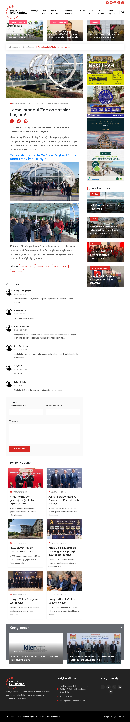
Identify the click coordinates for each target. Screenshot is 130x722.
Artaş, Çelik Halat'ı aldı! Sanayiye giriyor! (61, 601)
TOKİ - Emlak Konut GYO (102, 22)
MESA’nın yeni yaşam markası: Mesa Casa (21, 549)
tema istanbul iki (43, 266)
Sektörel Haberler (68, 12)
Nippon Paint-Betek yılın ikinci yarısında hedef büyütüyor (103, 279)
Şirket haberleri (78, 635)
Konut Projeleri (28, 47)
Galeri (82, 11)
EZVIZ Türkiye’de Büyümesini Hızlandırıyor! (92, 659)
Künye (106, 716)
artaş (65, 266)
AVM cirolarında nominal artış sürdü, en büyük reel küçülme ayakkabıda (104, 230)
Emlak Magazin (111, 12)
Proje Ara (91, 12)
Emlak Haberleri (55, 12)
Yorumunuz (14, 421)
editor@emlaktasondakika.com (72, 701)
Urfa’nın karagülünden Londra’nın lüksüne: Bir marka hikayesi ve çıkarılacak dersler (23, 34)
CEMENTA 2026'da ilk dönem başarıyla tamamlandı (101, 255)
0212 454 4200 (66, 696)
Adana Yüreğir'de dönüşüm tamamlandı (103, 35)
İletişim (114, 716)
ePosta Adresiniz (54, 406)
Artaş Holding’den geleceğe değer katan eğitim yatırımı (22, 500)
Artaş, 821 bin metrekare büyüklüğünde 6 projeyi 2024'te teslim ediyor (62, 551)
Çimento (95, 243)
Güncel (55, 22)
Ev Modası (101, 12)
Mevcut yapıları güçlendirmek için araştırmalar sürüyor (63, 35)
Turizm (95, 194)
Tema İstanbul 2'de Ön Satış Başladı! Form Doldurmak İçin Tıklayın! (43, 157)
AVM (94, 219)
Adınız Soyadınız (17, 406)
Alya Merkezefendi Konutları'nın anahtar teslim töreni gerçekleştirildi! (33, 658)
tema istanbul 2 (27, 266)
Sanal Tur (44, 12)
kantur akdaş (17, 271)
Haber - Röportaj (18, 22)
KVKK (121, 716)
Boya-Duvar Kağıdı (100, 268)
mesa (56, 266)
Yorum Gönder (19, 449)
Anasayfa (35, 11)
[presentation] (118, 628)
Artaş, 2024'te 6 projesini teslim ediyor (24, 601)
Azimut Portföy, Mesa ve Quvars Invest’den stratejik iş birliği (63, 500)
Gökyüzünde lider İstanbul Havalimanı (104, 207)
